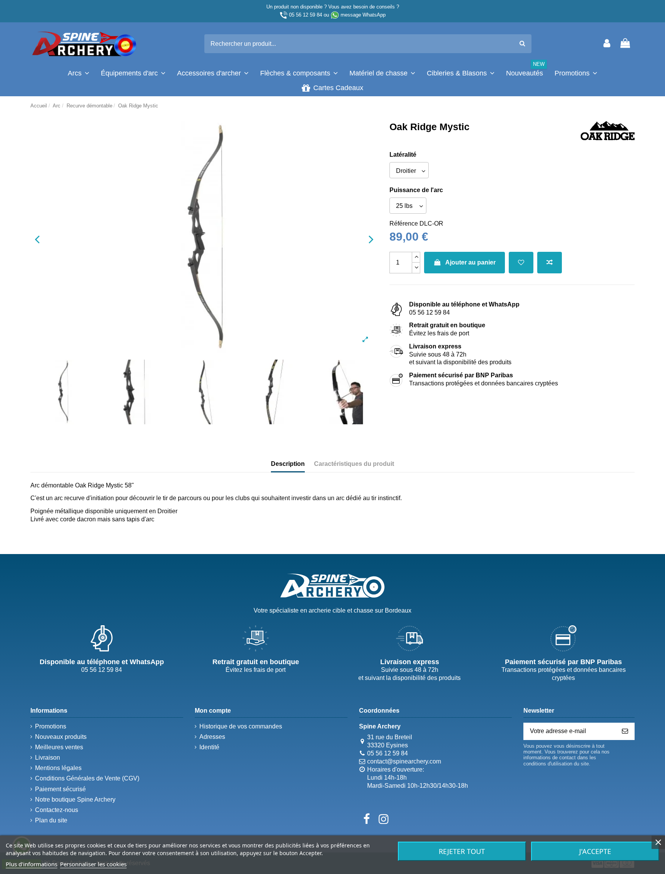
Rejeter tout (462, 851)
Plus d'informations (31, 864)
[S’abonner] (625, 731)
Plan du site (51, 820)
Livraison (47, 757)
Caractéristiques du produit (354, 463)
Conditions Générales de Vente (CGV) (87, 778)
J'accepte (595, 851)
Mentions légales (58, 768)
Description (288, 463)
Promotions (50, 726)
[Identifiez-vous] (607, 44)
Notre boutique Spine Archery (75, 799)
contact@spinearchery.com (404, 761)
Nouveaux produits (61, 736)
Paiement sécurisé (60, 789)
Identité (209, 747)
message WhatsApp (363, 15)
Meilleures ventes (59, 747)
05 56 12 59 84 (305, 15)
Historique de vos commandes (240, 726)
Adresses (212, 736)
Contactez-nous (56, 810)
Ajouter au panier (470, 262)
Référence (403, 223)
